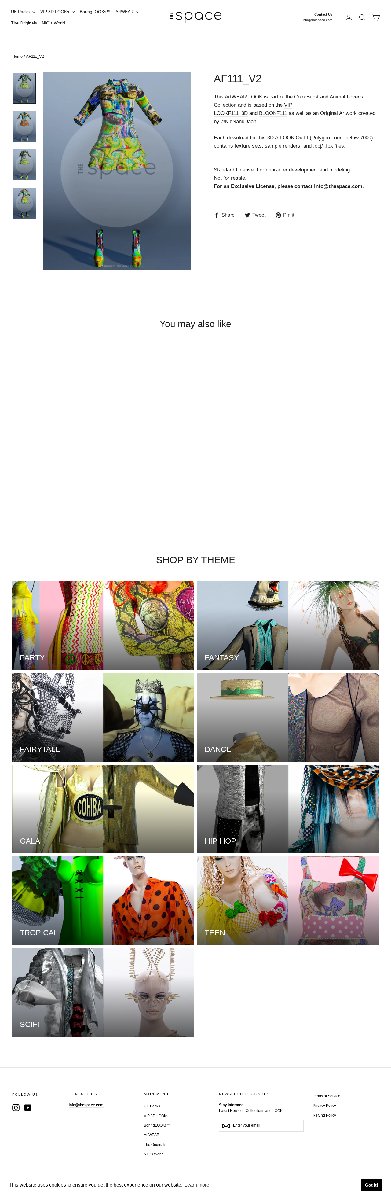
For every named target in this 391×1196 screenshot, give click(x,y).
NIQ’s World (53, 22)
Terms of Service (326, 1096)
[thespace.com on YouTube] (27, 1107)
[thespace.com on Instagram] (16, 1107)
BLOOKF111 (273, 113)
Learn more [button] (197, 1184)
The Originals (24, 22)
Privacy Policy (324, 1105)
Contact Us (323, 14)
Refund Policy (324, 1115)
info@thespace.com (317, 20)
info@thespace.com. (339, 186)
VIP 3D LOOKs (55, 11)
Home (17, 56)
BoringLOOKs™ (95, 11)
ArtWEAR (125, 11)
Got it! (371, 1185)
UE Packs (21, 11)
